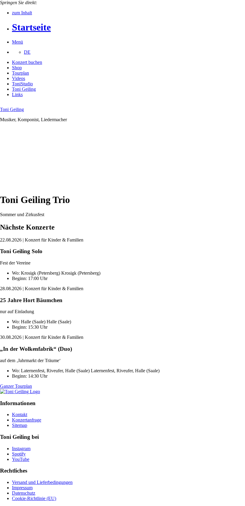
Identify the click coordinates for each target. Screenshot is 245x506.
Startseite (31, 27)
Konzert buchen (27, 62)
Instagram (21, 448)
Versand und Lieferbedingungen (42, 482)
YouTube (20, 459)
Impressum (22, 487)
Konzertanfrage (26, 419)
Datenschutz (23, 493)
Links (17, 94)
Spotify (19, 453)
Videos (18, 78)
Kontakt (19, 414)
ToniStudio (22, 83)
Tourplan (20, 73)
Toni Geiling (24, 89)
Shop (17, 67)
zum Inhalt (22, 12)
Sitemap (19, 425)
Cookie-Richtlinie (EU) (34, 498)
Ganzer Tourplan (16, 386)
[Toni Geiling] (20, 391)
